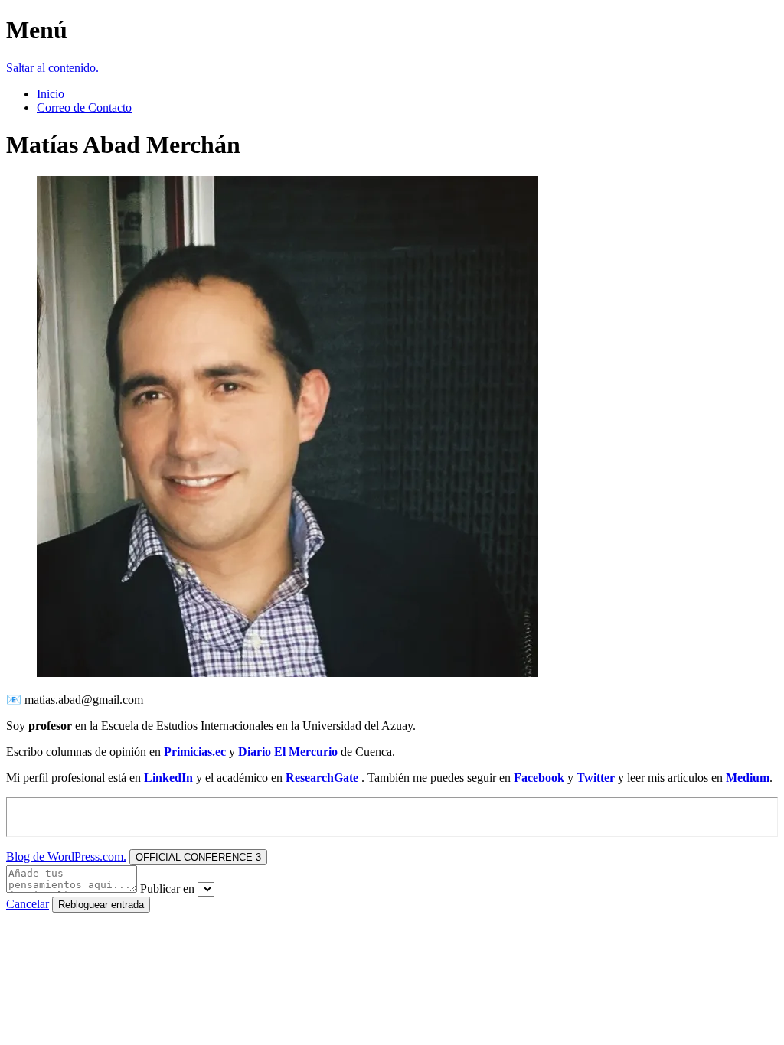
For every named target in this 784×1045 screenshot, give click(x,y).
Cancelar (27, 903)
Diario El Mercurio (288, 751)
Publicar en (167, 888)
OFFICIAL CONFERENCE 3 (198, 857)
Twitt (590, 777)
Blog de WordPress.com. (66, 856)
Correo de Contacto (84, 107)
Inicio (50, 93)
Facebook (539, 777)
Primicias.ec (195, 751)
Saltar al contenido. (52, 67)
